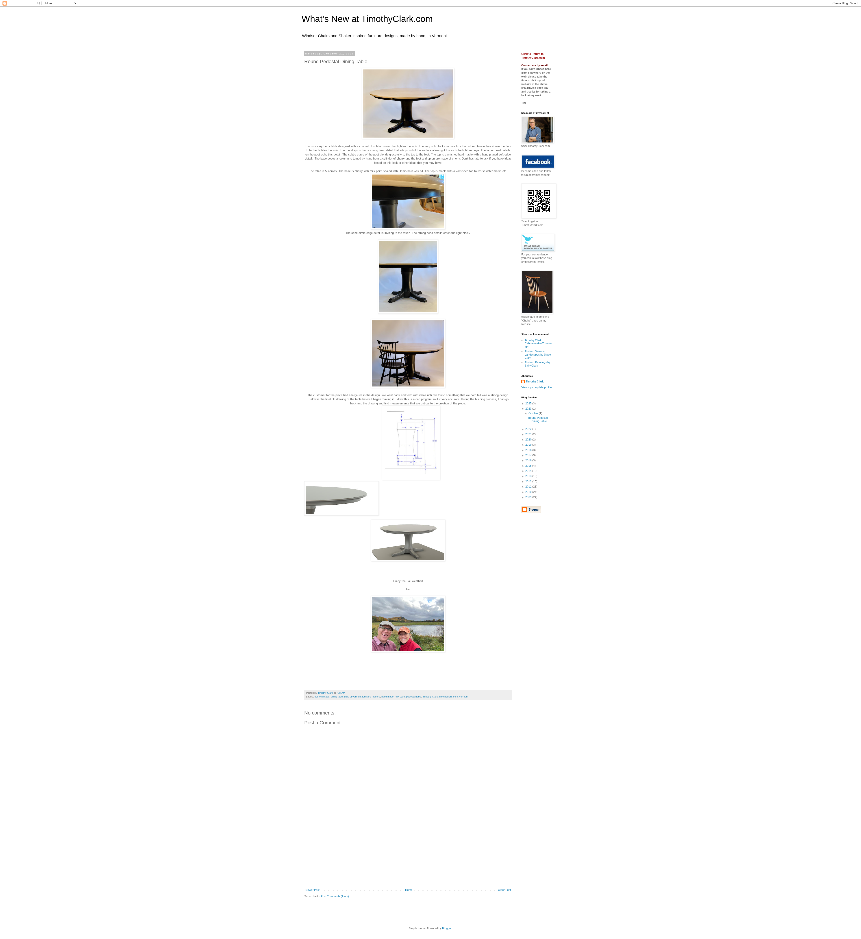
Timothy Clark (430, 696)
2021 (528, 434)
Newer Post (312, 890)
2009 (528, 497)
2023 (528, 408)
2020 (528, 439)
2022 (528, 429)
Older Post (504, 890)
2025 (528, 403)
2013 (528, 476)
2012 (528, 481)
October (533, 413)
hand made (387, 696)
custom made (322, 696)
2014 (528, 471)
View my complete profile (536, 387)
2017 (528, 455)
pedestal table (413, 696)
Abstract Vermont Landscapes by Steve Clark (538, 354)
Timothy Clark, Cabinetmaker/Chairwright (538, 343)
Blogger (447, 928)
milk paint (400, 696)
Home (409, 890)
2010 (528, 492)
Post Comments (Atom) (335, 896)
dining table (337, 696)
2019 (528, 444)
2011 (528, 486)
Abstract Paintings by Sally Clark (537, 364)
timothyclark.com (448, 696)
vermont (463, 696)
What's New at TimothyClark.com (367, 19)
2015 (528, 465)
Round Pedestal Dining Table (538, 419)
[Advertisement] (408, 855)
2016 (528, 460)
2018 (528, 450)
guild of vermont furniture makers (362, 696)
